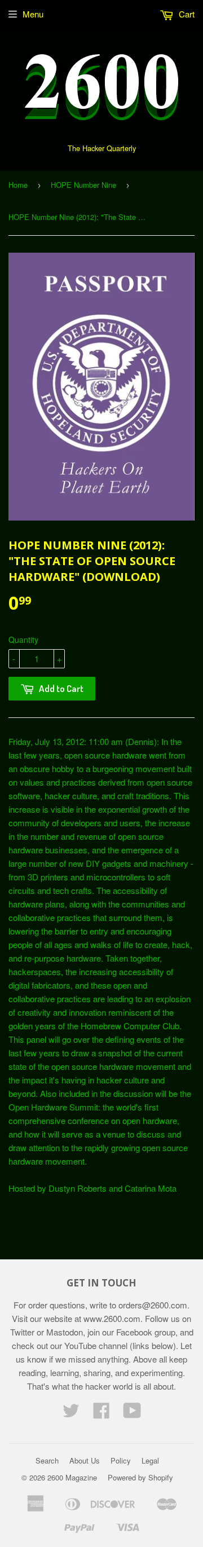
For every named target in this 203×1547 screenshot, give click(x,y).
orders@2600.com (152, 1305)
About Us (84, 1460)
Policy (121, 1460)
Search (47, 1460)
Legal (150, 1460)
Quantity (23, 639)
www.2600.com (111, 1318)
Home (18, 184)
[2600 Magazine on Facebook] (101, 1414)
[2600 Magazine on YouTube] (132, 1414)
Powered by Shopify (140, 1477)
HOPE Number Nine (83, 184)
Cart (185, 14)
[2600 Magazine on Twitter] (71, 1414)
